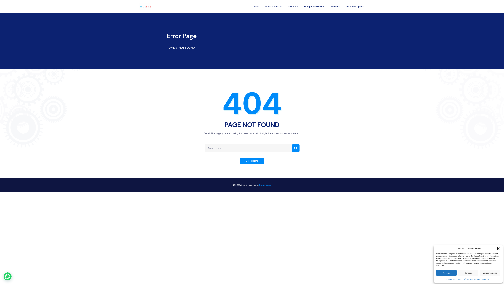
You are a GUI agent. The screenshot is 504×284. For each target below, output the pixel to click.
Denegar (468, 273)
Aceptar (446, 273)
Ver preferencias (490, 273)
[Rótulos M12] (145, 6)
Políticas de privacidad (471, 279)
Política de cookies (454, 279)
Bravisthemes (265, 185)
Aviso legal (486, 279)
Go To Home (252, 160)
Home (171, 47)
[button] (498, 248)
